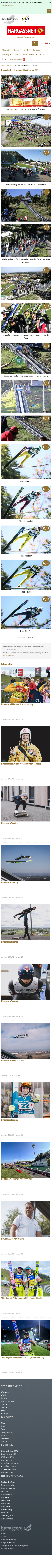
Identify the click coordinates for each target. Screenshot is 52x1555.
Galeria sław (5, 1438)
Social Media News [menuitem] (17, 59)
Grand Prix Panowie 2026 (9, 1451)
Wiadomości (5, 1392)
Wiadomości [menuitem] (6, 50)
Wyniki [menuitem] (26, 50)
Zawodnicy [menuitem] (5, 54)
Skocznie (4, 1407)
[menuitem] (47, 43)
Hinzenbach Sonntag (9, 823)
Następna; (31, 637)
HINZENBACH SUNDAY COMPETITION (16, 1179)
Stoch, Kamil (5, 1512)
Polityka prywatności (7, 5)
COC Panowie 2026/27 (8, 1469)
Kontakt (3, 1533)
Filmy (3, 1423)
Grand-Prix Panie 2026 (8, 1454)
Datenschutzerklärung (8, 1539)
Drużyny (4, 1435)
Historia (3, 1410)
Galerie (9, 65)
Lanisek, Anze (5, 1500)
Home (2, 65)
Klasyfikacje (5, 1398)
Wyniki (3, 1395)
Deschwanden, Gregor (8, 1482)
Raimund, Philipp (6, 1509)
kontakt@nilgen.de (8, 655)
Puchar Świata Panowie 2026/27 (11, 1463)
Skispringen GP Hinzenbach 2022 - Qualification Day (22, 1357)
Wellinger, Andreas (7, 1519)
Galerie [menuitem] (16, 54)
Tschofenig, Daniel (7, 1515)
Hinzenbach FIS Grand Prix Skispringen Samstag (21, 763)
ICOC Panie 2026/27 (7, 1472)
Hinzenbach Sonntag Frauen (12, 1060)
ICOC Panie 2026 (6, 1460)
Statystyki (4, 1404)
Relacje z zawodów (7, 1401)
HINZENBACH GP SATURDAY (12, 1238)
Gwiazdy (4, 1441)
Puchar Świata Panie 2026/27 (10, 1466)
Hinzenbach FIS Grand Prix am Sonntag (17, 704)
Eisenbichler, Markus (7, 1485)
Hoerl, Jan (4, 1491)
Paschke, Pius (5, 1503)
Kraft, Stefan (5, 1497)
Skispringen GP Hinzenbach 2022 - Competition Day (22, 1298)
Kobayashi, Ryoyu (6, 1494)
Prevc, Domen (5, 1506)
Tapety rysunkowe (7, 1432)
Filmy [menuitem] (42, 54)
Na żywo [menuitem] (16, 50)
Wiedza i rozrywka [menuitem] (29, 54)
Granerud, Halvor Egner (8, 1488)
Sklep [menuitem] (4, 59)
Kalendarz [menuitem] (36, 50)
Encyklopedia (5, 1413)
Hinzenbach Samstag (9, 882)
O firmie (3, 1536)
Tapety (3, 1429)
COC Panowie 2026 (7, 1457)
